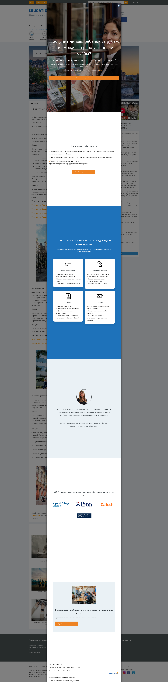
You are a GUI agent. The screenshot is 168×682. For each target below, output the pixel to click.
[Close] (119, 5)
